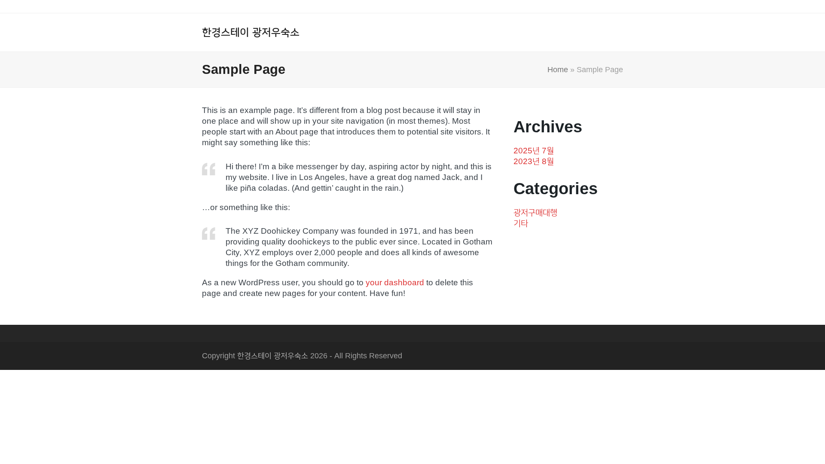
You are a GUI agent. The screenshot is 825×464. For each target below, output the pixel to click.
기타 (520, 223)
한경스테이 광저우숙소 (250, 32)
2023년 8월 (533, 161)
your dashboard (395, 282)
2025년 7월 (533, 150)
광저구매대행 (535, 212)
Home (557, 69)
